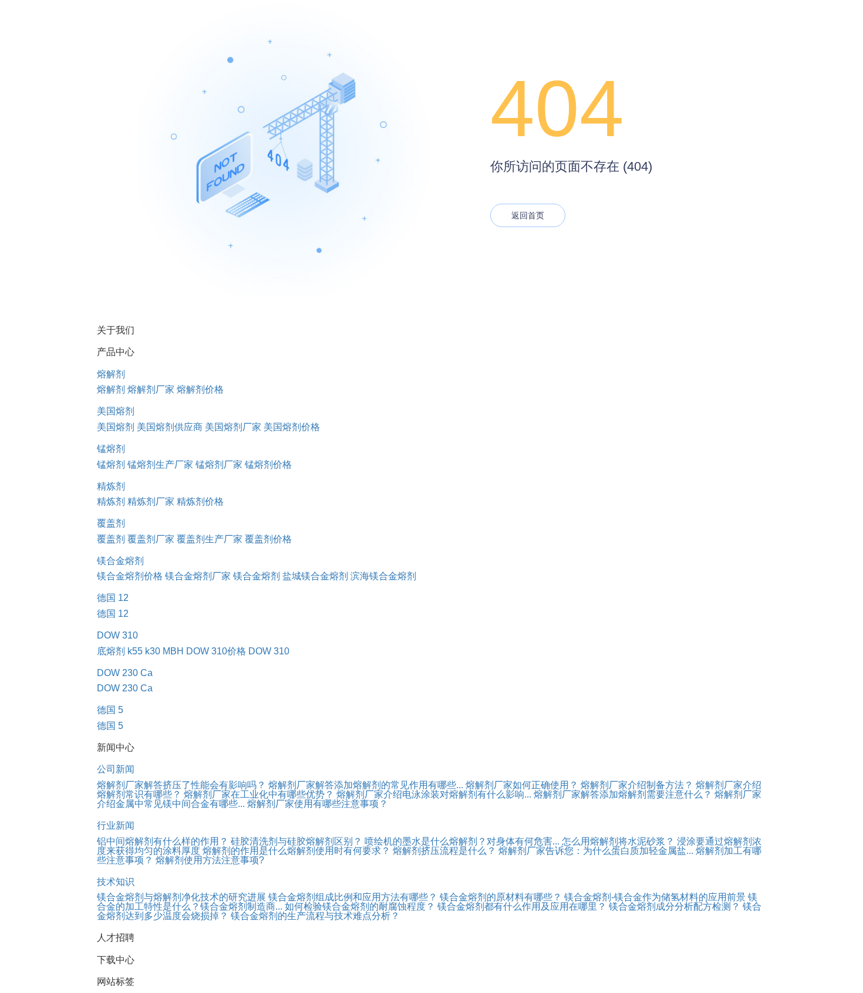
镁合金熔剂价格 (130, 576)
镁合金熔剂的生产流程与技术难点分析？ (315, 916)
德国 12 (113, 598)
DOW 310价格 (216, 651)
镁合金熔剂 (120, 561)
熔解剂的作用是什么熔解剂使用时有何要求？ (296, 851)
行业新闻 (115, 825)
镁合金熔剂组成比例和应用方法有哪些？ (352, 897)
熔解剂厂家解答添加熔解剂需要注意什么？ (623, 794)
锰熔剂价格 (268, 465)
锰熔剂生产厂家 (160, 465)
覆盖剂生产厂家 (209, 539)
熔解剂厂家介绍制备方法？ (637, 785)
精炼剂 (111, 486)
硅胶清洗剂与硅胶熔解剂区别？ (296, 841)
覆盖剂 (111, 523)
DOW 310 (117, 635)
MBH (173, 651)
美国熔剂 (115, 411)
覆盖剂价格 (268, 539)
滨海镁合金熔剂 (383, 576)
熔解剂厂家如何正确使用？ (522, 785)
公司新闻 (115, 769)
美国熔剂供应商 (170, 427)
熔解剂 (111, 374)
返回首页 (527, 215)
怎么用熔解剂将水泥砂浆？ (618, 841)
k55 (135, 651)
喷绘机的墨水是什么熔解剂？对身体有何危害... (462, 841)
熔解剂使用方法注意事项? (210, 860)
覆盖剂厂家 (150, 539)
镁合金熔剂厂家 (198, 576)
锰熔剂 (111, 449)
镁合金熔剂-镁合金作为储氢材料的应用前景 (655, 897)
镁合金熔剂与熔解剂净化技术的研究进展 (181, 897)
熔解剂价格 (200, 389)
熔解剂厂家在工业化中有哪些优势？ (259, 794)
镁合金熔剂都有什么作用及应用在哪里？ (521, 906)
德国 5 (110, 710)
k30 (152, 651)
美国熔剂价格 (292, 427)
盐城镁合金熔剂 (315, 576)
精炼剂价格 (200, 501)
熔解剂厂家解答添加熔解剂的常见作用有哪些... (365, 785)
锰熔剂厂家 (218, 465)
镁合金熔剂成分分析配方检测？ (674, 906)
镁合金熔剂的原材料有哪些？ (501, 897)
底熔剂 (111, 651)
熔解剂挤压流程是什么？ (444, 851)
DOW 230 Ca (125, 673)
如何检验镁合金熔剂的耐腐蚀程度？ (360, 906)
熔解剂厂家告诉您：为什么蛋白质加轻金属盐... (595, 851)
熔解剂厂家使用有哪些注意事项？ (317, 804)
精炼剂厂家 (150, 501)
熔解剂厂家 (150, 389)
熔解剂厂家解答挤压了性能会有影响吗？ (181, 785)
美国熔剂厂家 (233, 427)
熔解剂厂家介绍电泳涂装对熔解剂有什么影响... (433, 794)
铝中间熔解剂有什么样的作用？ (162, 841)
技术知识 (115, 882)
